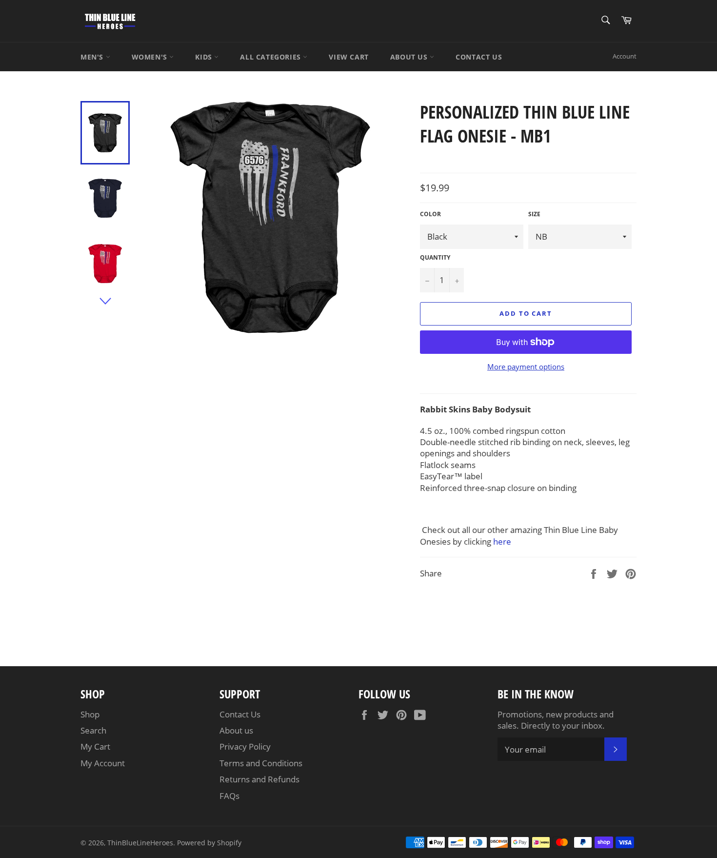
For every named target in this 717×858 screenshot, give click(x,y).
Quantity (435, 258)
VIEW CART (348, 56)
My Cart (95, 746)
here (502, 541)
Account (625, 56)
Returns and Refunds (259, 779)
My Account (102, 763)
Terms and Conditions (260, 763)
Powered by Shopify (209, 842)
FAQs (229, 795)
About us (236, 730)
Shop (90, 714)
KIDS (204, 56)
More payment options (525, 366)
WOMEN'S (151, 56)
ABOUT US (410, 56)
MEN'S (93, 56)
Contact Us (239, 714)
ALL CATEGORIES (271, 56)
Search (93, 730)
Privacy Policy (245, 746)
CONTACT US (479, 56)
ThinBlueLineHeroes (140, 842)
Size (534, 214)
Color (430, 214)
